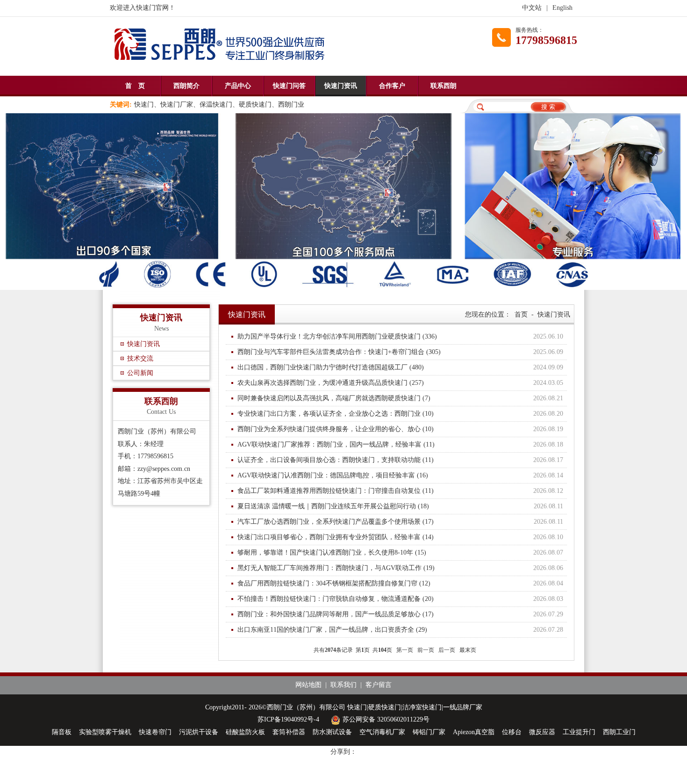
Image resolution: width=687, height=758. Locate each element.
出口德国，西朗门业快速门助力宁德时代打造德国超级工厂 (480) (400, 367)
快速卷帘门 (155, 732)
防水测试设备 (332, 732)
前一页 (425, 650)
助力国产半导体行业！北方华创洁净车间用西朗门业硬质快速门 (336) (400, 336)
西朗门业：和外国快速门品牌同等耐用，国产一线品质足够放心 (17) (400, 614)
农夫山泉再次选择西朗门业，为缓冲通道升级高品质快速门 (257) (400, 382)
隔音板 (62, 732)
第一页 (404, 650)
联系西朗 (443, 85)
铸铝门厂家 (429, 732)
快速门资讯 (340, 85)
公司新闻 (140, 372)
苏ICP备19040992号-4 (288, 719)
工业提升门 (579, 732)
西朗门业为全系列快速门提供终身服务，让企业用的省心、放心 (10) (400, 429)
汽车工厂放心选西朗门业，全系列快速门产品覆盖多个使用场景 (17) (400, 521)
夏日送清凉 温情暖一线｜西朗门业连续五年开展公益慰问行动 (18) (400, 506)
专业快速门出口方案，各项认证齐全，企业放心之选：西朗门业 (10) (400, 413)
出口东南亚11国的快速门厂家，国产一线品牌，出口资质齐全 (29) (400, 629)
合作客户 (392, 85)
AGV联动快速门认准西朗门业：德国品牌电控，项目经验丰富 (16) (400, 475)
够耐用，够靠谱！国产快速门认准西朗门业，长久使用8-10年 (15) (400, 552)
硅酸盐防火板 (245, 732)
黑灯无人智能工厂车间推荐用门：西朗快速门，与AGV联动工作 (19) (400, 567)
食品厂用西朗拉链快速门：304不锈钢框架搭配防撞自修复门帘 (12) (400, 583)
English (562, 7)
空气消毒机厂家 (382, 732)
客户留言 (378, 684)
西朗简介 (186, 85)
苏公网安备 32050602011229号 (386, 719)
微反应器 (542, 732)
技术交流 (140, 358)
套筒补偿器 (288, 732)
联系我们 (343, 684)
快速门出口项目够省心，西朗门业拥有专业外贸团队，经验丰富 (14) (400, 537)
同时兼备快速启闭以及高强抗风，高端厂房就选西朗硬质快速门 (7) (400, 398)
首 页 (135, 85)
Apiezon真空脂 (473, 732)
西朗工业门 (619, 732)
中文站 (532, 7)
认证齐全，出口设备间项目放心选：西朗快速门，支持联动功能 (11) (400, 459)
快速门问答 (289, 85)
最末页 (467, 650)
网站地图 (308, 684)
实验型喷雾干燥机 (105, 732)
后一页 (446, 650)
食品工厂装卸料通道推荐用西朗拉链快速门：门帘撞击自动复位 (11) (400, 490)
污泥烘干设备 (198, 732)
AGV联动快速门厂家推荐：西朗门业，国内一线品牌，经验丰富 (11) (400, 444)
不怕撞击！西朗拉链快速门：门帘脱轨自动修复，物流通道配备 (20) (400, 598)
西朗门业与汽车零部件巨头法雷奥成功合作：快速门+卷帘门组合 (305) (400, 351)
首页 (521, 314)
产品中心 (238, 85)
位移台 (512, 732)
